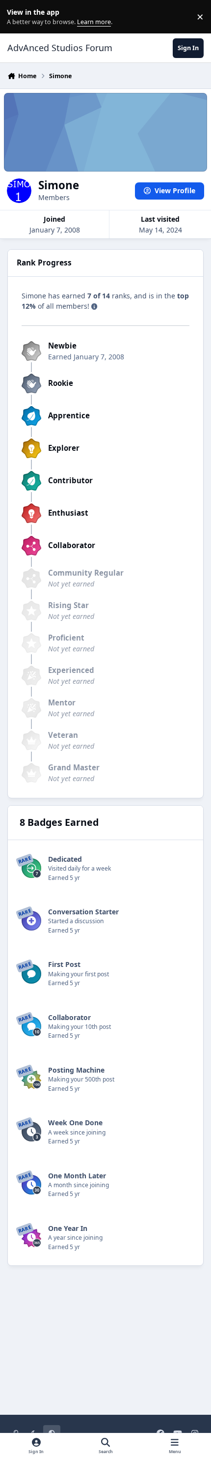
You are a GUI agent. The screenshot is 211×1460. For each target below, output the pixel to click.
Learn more (19, 17)
